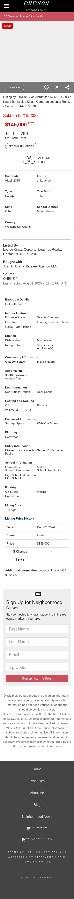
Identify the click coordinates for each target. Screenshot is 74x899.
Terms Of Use (20, 852)
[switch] (47, 87)
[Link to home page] (37, 6)
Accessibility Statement (31, 857)
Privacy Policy (50, 852)
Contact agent (14, 87)
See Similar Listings (21, 146)
